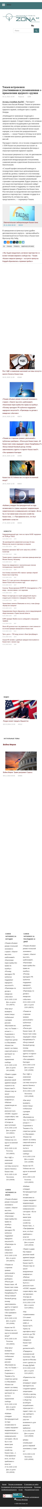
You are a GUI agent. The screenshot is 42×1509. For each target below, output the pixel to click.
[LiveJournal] (17, 242)
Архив (4, 1484)
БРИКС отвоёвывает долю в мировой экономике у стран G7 (30, 1445)
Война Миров (9, 744)
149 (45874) (10, 1261)
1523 (15, 562)
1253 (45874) (29, 1007)
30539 (20, 225)
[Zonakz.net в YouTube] (20, 26)
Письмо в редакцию (15, 1484)
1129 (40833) (28, 1182)
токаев (9, 246)
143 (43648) (10, 1179)
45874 (19, 416)
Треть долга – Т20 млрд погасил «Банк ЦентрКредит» (20, 634)
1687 (15, 623)
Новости (21, 97)
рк (4, 246)
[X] (14, 242)
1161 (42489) (28, 1162)
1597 (15, 577)
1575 (15, 539)
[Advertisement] (21, 57)
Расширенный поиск (32, 1490)
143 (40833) (10, 1153)
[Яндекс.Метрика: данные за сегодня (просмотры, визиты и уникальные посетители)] (21, 1499)
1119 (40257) (28, 1373)
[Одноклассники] (8, 242)
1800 (15, 569)
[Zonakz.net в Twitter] (14, 26)
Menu (9, 5)
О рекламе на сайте (31, 1484)
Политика (9, 1151)
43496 (19, 456)
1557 (15, 585)
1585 (15, 644)
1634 (15, 592)
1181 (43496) (28, 1070)
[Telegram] (23, 242)
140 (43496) (10, 1323)
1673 (15, 636)
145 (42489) (10, 1070)
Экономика (10, 1177)
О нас (21, 1490)
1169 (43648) (28, 1096)
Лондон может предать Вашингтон (15, 721)
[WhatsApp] (20, 242)
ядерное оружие (27, 246)
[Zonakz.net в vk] (29, 26)
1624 (15, 608)
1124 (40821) (28, 1308)
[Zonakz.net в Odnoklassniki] (26, 26)
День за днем (11, 1002)
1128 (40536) (28, 1245)
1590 (15, 554)
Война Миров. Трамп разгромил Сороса (17, 772)
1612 (15, 631)
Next (36, 709)
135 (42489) (10, 1409)
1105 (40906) (28, 1459)
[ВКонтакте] (5, 242)
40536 (19, 523)
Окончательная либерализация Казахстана (21, 222)
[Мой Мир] (11, 242)
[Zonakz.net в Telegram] (23, 26)
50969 (20, 776)
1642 (15, 546)
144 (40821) (10, 1133)
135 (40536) (10, 1472)
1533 (15, 600)
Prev (6, 709)
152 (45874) (10, 1005)
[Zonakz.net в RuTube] (33, 26)
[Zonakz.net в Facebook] (17, 26)
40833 (19, 484)
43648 (19, 377)
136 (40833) (10, 1344)
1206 (29, 97)
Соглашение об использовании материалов (16, 1487)
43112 (20, 724)
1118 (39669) (28, 1436)
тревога (16, 246)
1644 (15, 615)
